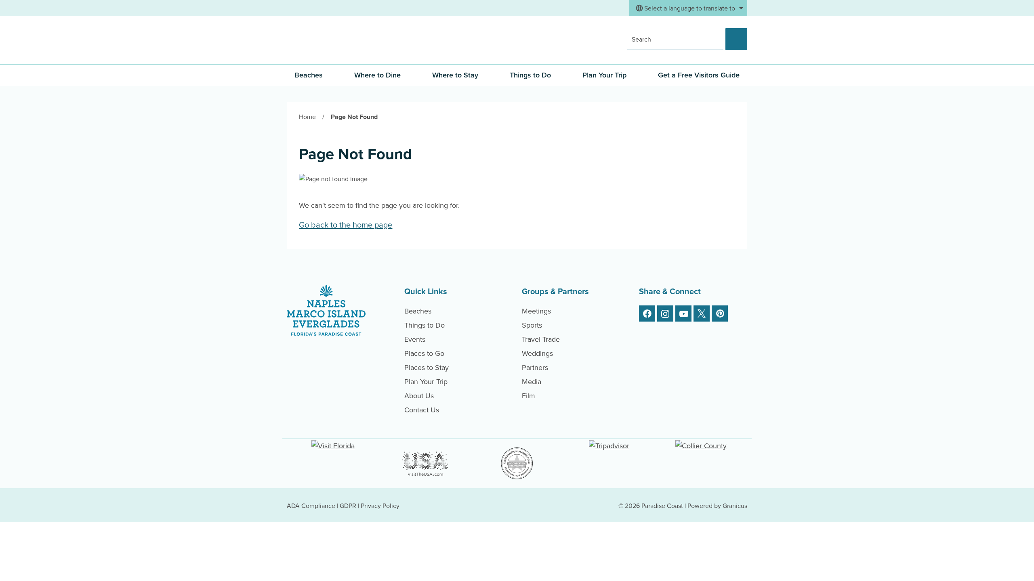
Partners (535, 367)
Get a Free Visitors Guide (699, 75)
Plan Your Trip (604, 75)
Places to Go (424, 353)
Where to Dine (377, 75)
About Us (419, 396)
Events (414, 339)
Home (307, 116)
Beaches (417, 311)
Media (531, 381)
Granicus (735, 505)
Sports (532, 325)
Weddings (537, 353)
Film (528, 396)
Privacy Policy (380, 505)
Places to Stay (426, 367)
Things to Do (530, 75)
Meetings (536, 311)
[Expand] (337, 75)
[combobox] (688, 8)
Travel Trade (541, 339)
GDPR (348, 505)
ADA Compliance (311, 505)
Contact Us (421, 410)
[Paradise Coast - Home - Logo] (338, 40)
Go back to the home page (345, 224)
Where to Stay (455, 75)
